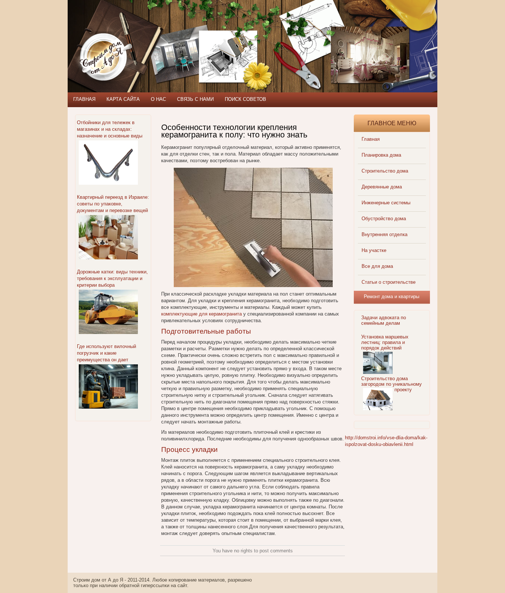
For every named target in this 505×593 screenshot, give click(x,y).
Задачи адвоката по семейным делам (383, 320)
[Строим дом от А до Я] (147, 33)
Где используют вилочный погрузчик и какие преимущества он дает (106, 353)
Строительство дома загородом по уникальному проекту (391, 384)
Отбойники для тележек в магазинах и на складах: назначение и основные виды (109, 129)
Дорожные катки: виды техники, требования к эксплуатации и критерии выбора (112, 278)
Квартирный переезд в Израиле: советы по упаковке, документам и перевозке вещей (113, 203)
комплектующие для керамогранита (201, 314)
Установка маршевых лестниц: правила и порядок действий (385, 342)
